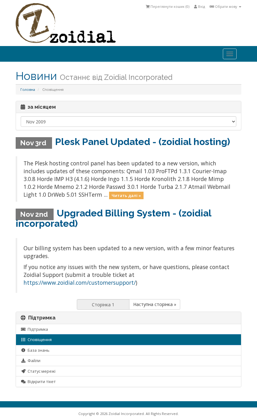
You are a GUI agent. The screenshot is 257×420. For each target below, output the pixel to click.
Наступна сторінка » (154, 304)
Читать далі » (126, 195)
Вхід (201, 6)
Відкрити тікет (41, 381)
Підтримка (37, 329)
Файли (33, 360)
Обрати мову (226, 6)
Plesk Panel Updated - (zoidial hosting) (142, 141)
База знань (38, 350)
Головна (27, 89)
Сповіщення (39, 339)
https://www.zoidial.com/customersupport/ (80, 282)
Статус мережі (40, 371)
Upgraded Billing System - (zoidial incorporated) (113, 218)
